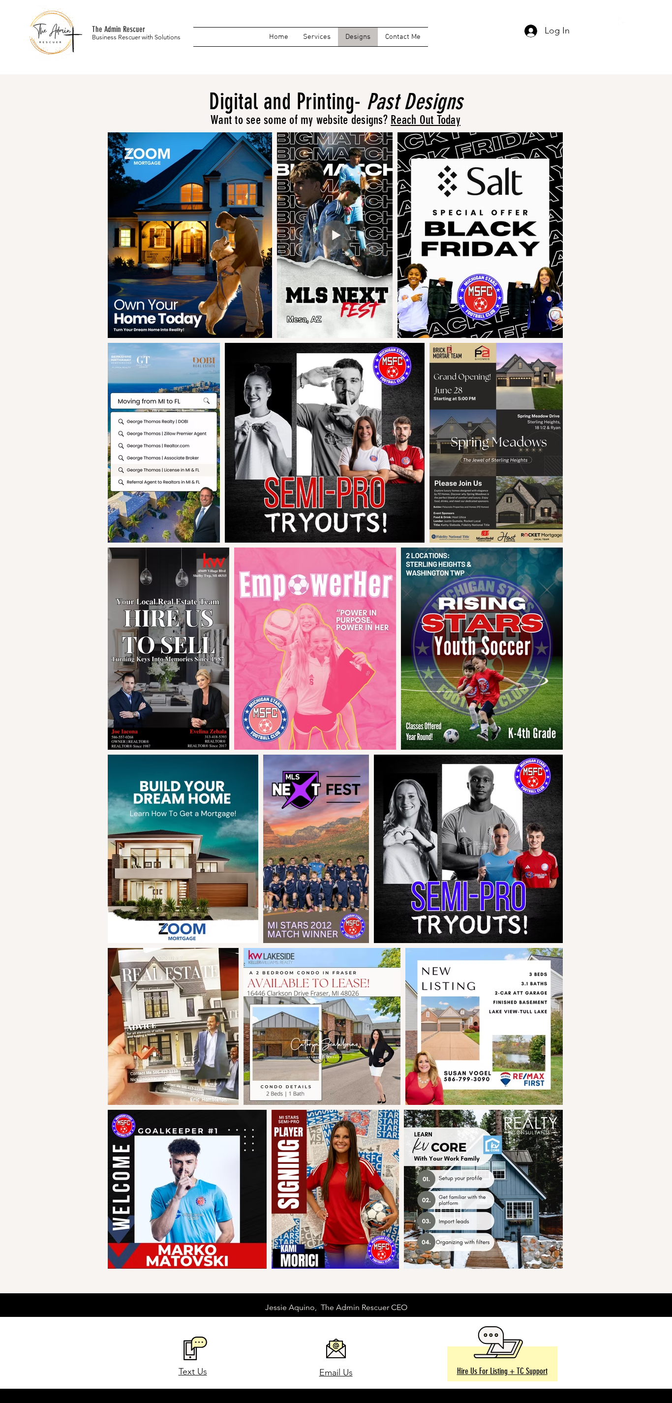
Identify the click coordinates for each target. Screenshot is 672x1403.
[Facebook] (623, 22)
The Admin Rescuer (118, 29)
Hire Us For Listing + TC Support (502, 1371)
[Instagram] (636, 22)
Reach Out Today (425, 120)
